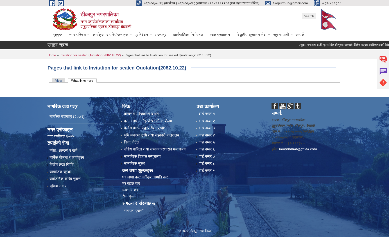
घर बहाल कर (131, 183)
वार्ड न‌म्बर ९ (207, 171)
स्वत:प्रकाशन (220, 34)
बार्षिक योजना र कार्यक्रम (67, 157)
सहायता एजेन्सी (134, 211)
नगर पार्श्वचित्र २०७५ (61, 136)
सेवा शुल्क (129, 196)
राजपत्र (160, 34)
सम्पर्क (300, 34)
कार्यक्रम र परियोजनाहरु (110, 34)
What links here (84, 80)
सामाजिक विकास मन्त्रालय (142, 156)
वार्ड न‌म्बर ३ (207, 128)
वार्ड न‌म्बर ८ (207, 163)
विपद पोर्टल (131, 142)
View (58, 80)
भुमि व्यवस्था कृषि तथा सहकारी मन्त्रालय (151, 135)
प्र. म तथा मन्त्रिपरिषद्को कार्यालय (148, 121)
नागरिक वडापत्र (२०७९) (67, 116)
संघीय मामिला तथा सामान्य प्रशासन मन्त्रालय (154, 149)
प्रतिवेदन (141, 34)
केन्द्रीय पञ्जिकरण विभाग (141, 114)
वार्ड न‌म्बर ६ (207, 149)
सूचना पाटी (281, 34)
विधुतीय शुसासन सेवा (252, 34)
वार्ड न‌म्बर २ (207, 121)
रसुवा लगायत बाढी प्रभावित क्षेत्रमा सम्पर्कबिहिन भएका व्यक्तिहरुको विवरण (337, 45)
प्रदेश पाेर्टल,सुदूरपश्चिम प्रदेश (144, 128)
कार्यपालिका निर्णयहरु (188, 34)
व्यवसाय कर (130, 190)
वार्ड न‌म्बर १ (207, 114)
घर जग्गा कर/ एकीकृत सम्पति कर (145, 177)
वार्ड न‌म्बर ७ (207, 156)
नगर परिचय (77, 34)
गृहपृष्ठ (57, 34)
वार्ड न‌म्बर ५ (207, 142)
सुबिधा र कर (58, 186)
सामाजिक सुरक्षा (60, 172)
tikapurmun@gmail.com (298, 149)
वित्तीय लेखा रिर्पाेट (62, 164)
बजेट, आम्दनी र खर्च (63, 150)
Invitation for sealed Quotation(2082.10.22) (91, 55)
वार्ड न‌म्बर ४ (207, 135)
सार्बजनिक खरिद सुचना (65, 179)
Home (51, 55)
